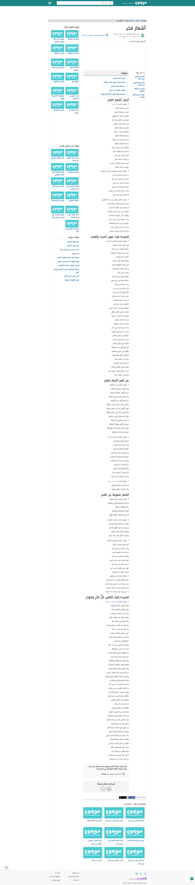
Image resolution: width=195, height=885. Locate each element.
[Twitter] (140, 873)
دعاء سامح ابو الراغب (119, 34)
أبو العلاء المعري (112, 601)
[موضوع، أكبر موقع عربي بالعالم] (141, 3)
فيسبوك (133, 797)
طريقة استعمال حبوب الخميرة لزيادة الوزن (66, 271)
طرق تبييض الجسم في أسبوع (68, 261)
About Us (76, 880)
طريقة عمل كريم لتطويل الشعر (68, 257)
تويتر (125, 797)
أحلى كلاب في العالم (71, 276)
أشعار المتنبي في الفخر (140, 77)
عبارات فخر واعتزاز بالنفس (139, 96)
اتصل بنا (57, 873)
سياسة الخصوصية (73, 876)
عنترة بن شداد (113, 481)
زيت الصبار (75, 253)
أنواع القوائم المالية (72, 280)
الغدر (112, 327)
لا (102, 788)
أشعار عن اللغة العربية (139, 90)
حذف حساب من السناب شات (69, 249)
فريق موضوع (56, 880)
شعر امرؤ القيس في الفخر (139, 83)
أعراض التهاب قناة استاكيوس (68, 265)
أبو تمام (115, 104)
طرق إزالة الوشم (73, 241)
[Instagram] (136, 873)
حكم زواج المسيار (73, 245)
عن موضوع (75, 873)
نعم (109, 788)
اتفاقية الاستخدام (54, 876)
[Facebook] (145, 873)
